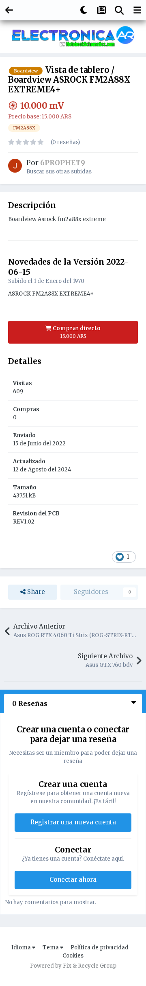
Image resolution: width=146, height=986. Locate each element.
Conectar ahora (73, 879)
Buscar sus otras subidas (59, 171)
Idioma (21, 947)
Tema (51, 947)
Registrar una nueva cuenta (73, 822)
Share (35, 592)
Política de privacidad (100, 947)
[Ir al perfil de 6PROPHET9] (15, 166)
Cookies (73, 955)
